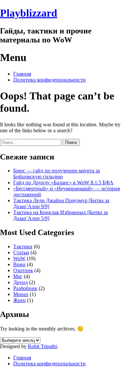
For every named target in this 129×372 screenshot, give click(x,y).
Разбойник (25, 288)
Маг (17, 276)
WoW (19, 258)
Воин (19, 264)
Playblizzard (28, 13)
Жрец (19, 300)
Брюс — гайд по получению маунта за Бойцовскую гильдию (56, 173)
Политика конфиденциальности (49, 80)
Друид (20, 282)
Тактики (22, 246)
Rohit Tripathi (42, 346)
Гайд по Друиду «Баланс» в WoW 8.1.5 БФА (63, 182)
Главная (22, 74)
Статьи (21, 252)
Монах (20, 294)
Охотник (23, 270)
